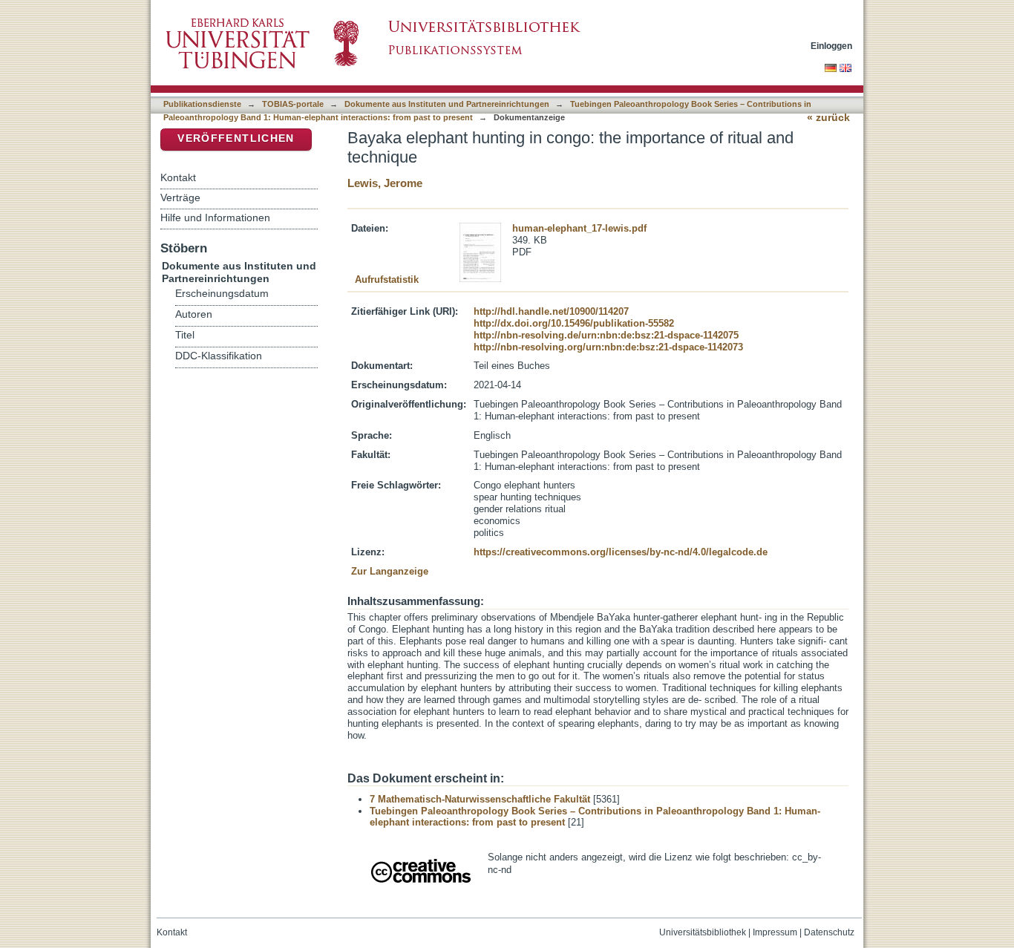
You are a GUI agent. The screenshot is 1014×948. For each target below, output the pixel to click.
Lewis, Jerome (384, 183)
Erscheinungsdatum (222, 293)
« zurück (828, 117)
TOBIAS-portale (293, 103)
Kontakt (178, 177)
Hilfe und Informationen (215, 217)
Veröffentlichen (235, 138)
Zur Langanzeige (389, 571)
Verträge (180, 197)
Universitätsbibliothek (702, 932)
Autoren (193, 314)
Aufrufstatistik (387, 279)
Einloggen (831, 45)
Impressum (775, 932)
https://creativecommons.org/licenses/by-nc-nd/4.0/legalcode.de (621, 552)
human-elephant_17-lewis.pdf (579, 228)
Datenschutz (829, 932)
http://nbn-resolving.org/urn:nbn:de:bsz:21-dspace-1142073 (608, 347)
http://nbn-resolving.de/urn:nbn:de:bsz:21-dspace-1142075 (606, 335)
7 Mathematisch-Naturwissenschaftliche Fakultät (480, 799)
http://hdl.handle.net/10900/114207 (551, 311)
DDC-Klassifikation (218, 356)
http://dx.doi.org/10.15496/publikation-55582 (574, 323)
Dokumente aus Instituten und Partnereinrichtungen (446, 103)
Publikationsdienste (202, 103)
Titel (184, 335)
